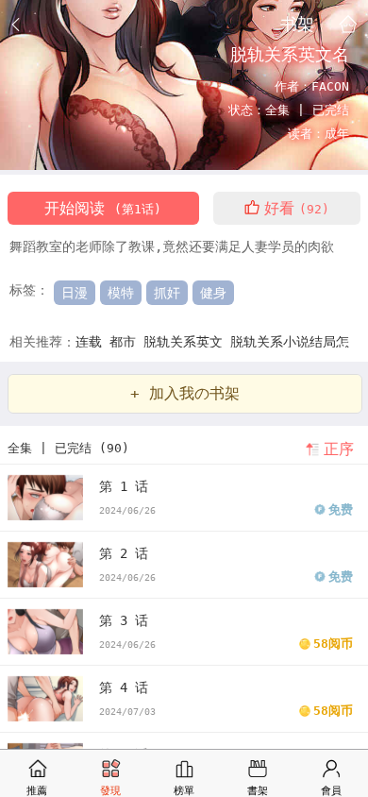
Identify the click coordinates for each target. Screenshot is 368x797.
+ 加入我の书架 (185, 393)
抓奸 (167, 292)
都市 (126, 341)
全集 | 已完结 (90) (68, 448)
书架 (297, 23)
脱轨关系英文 (186, 341)
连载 (92, 341)
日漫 (74, 292)
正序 (339, 449)
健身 (213, 292)
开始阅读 (102, 208)
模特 (121, 292)
